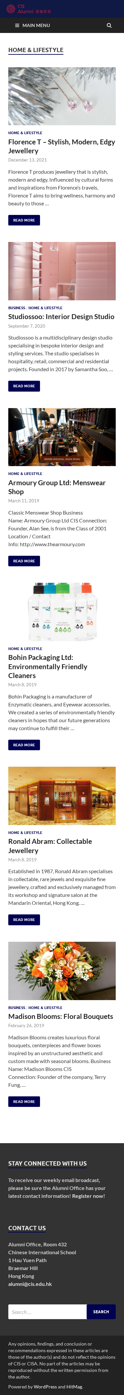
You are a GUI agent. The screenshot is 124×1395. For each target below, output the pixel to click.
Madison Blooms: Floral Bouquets (60, 1016)
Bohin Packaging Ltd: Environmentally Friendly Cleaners (47, 666)
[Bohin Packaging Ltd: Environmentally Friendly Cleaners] (62, 614)
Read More (21, 219)
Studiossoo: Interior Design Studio (61, 316)
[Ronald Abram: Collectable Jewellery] (62, 798)
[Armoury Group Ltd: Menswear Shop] (62, 440)
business (16, 308)
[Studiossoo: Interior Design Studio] (62, 274)
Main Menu (36, 25)
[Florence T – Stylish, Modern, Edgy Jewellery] (62, 99)
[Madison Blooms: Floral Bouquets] (62, 973)
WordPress (45, 1386)
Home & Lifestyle (25, 133)
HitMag (74, 1386)
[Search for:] (62, 1311)
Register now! (88, 1196)
